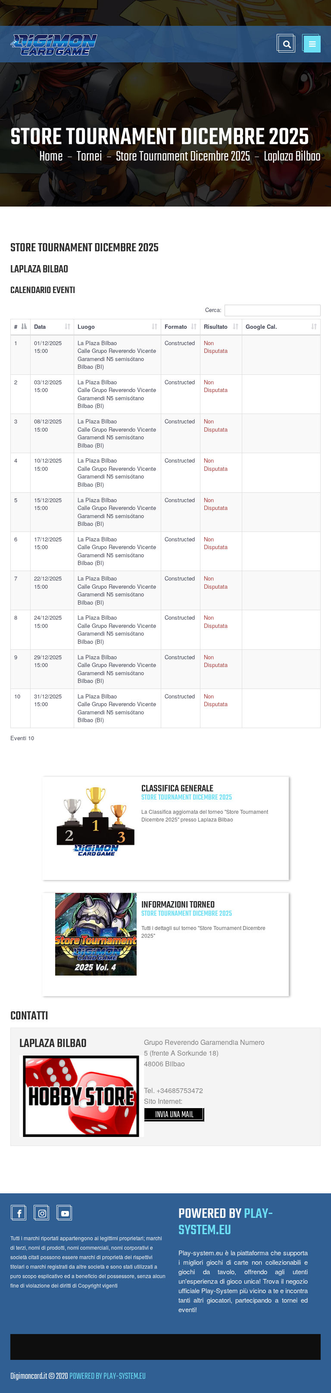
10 (17, 696)
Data (40, 326)
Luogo (86, 326)
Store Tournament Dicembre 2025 (183, 157)
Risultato (216, 326)
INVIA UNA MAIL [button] (174, 1114)
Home (51, 157)
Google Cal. (261, 326)
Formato (176, 326)
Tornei (89, 157)
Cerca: (213, 310)
